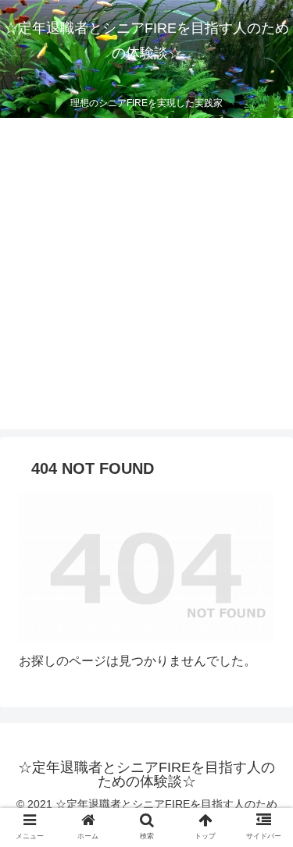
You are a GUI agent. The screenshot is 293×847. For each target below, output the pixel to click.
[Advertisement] (146, 283)
